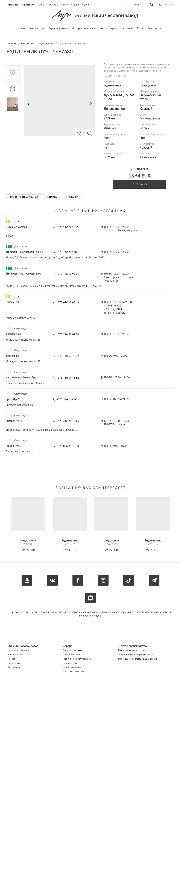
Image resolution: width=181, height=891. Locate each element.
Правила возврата (72, 654)
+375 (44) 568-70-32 (68, 356)
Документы (13, 663)
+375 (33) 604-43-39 (68, 399)
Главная (11, 43)
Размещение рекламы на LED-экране (137, 658)
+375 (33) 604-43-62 (68, 377)
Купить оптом (70, 663)
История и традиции (18, 650)
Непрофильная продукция (131, 650)
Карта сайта (13, 667)
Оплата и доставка (48, 4)
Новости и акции (70, 4)
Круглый (146, 108)
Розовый (146, 147)
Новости (11, 658)
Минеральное (150, 118)
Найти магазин (15, 654)
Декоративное (114, 108)
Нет (107, 138)
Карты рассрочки (72, 667)
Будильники (46, 43)
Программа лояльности (75, 671)
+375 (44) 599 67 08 (67, 252)
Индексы (110, 128)
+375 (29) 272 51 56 (67, 227)
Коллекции (27, 43)
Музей (85, 4)
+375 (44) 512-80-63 (68, 302)
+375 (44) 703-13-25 (68, 421)
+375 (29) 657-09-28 (68, 334)
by (165, 4)
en (171, 4)
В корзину (139, 184)
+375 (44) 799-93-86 (68, 273)
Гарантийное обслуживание (77, 658)
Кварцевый (148, 85)
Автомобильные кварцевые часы (135, 654)
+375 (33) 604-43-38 (68, 446)
